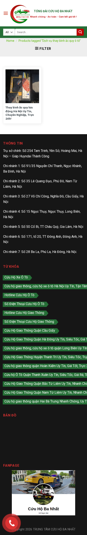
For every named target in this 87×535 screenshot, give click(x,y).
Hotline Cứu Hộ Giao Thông (24, 313)
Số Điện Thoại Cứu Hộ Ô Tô (24, 304)
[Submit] (80, 32)
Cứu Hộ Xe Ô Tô (16, 277)
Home (10, 40)
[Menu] (5, 13)
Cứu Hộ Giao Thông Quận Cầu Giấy (29, 330)
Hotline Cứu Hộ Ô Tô (19, 295)
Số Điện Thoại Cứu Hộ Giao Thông (29, 322)
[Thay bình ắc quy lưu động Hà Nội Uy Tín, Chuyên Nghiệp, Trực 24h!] (22, 86)
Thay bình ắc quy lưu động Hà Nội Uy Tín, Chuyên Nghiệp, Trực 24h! (19, 113)
